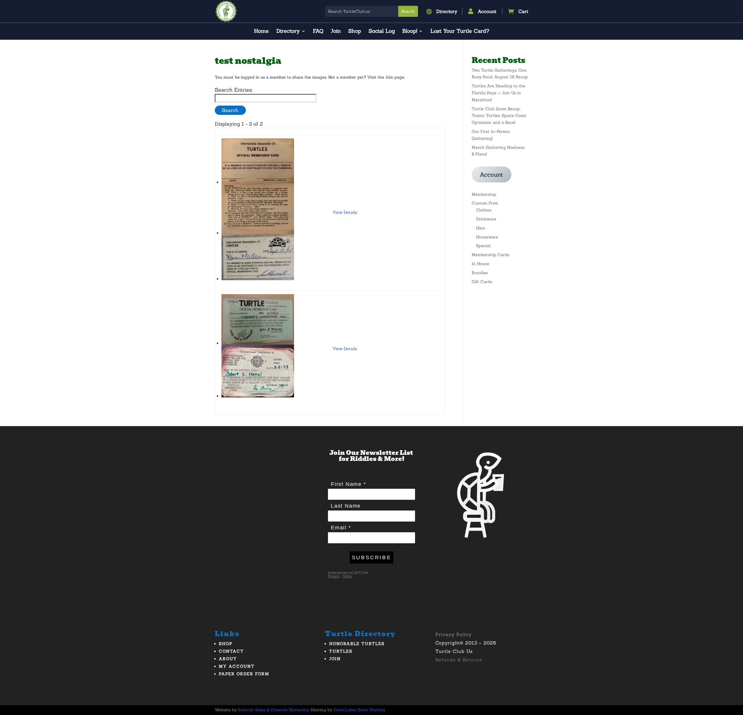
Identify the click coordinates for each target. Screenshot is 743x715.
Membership (484, 194)
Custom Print (485, 203)
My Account (237, 666)
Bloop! (409, 31)
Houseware (487, 237)
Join (336, 31)
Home (261, 31)
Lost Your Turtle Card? (459, 31)
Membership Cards (490, 254)
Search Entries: (234, 89)
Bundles (480, 272)
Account (491, 174)
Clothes (483, 210)
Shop (354, 31)
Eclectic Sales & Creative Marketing (273, 709)
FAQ (318, 31)
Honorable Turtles (357, 643)
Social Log (382, 31)
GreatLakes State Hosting (359, 709)
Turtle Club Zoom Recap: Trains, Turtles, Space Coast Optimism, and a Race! (499, 115)
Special (483, 245)
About (228, 658)
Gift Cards (482, 281)
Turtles (340, 651)
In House (480, 263)
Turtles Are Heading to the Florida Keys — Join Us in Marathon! (498, 92)
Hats (480, 228)
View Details (345, 212)
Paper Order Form (244, 673)
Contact (231, 651)
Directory (288, 31)
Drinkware (486, 219)
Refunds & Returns (458, 659)
